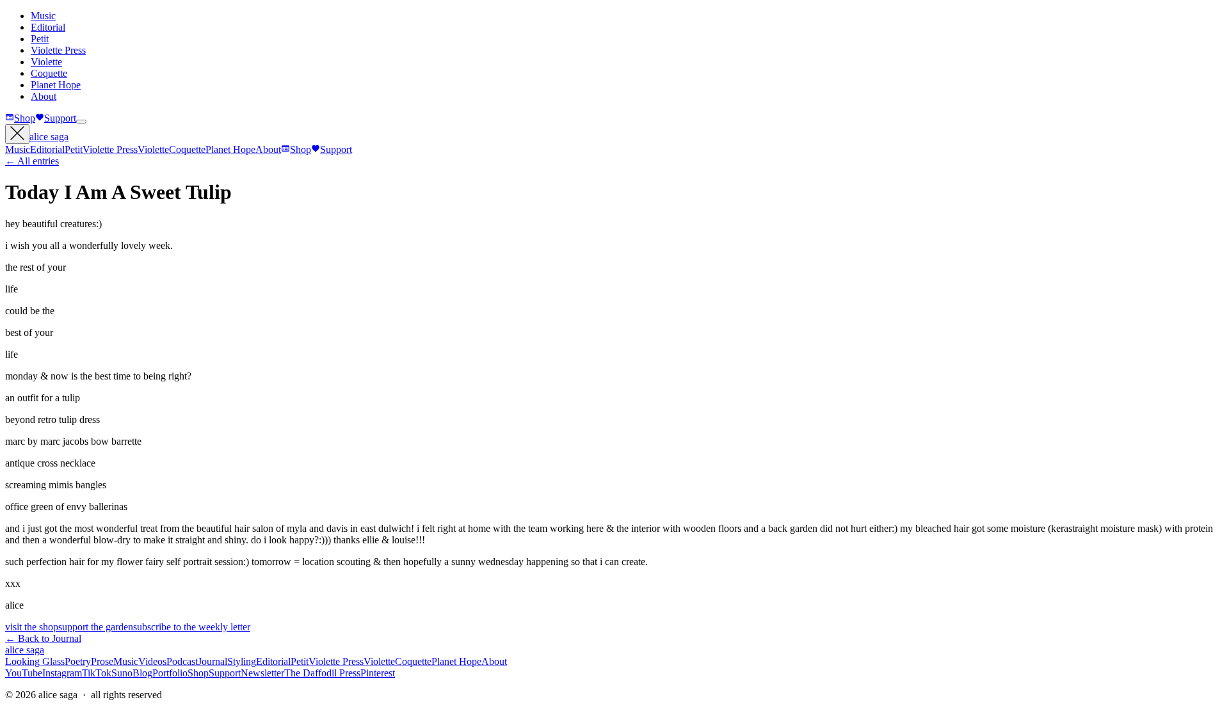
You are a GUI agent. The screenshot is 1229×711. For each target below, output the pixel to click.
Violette (46, 61)
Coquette (49, 73)
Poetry (78, 661)
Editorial (48, 27)
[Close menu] (17, 134)
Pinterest (377, 672)
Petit (40, 38)
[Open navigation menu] (81, 122)
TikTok (96, 672)
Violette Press (58, 50)
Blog (142, 672)
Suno (122, 672)
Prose (102, 661)
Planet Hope (56, 84)
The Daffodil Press (322, 672)
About (43, 96)
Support (60, 118)
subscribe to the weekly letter (191, 626)
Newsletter (262, 672)
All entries (32, 161)
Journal (212, 661)
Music (43, 15)
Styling (241, 661)
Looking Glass (35, 661)
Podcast (182, 661)
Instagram (62, 672)
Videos (152, 661)
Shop (24, 118)
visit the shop (31, 626)
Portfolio (170, 672)
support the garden (95, 626)
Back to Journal (43, 638)
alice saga (48, 136)
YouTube (23, 672)
